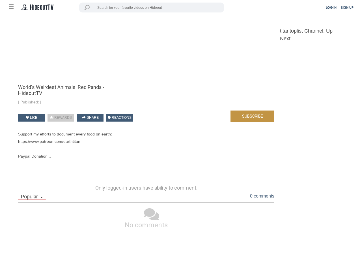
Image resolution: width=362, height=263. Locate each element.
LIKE (33, 118)
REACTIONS (121, 118)
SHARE (92, 118)
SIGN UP (347, 8)
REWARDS (62, 118)
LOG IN (331, 8)
